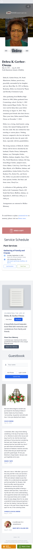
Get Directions (9, 266)
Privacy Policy (11, 542)
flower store (22, 218)
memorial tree (23, 215)
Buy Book (18, 319)
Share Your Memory (11, 347)
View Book (9, 319)
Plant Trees (23, 266)
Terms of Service (21, 542)
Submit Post (16, 376)
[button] (16, 395)
